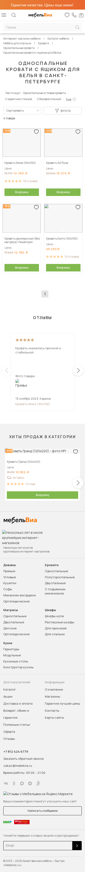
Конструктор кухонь (18, 667)
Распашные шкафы (59, 622)
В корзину (21, 192)
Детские (10, 628)
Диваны (9, 565)
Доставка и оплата (18, 703)
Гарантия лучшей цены (62, 703)
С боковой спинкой (49, 99)
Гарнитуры (11, 649)
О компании (54, 689)
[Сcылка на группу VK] (5, 783)
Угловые (9, 577)
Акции (8, 696)
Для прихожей (56, 628)
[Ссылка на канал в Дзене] (30, 783)
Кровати (52, 565)
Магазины (52, 696)
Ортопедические (16, 601)
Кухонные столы (15, 661)
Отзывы (9, 739)
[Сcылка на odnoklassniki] (14, 783)
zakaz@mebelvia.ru (17, 765)
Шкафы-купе (54, 616)
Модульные (12, 655)
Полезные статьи (16, 724)
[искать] (77, 27)
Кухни (7, 643)
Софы (7, 589)
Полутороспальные (60, 577)
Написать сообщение (43, 811)
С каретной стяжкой (18, 99)
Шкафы (50, 610)
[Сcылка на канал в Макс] (22, 783)
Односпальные (56, 571)
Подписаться (77, 845)
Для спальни (55, 634)
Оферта (9, 731)
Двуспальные (55, 583)
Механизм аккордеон (19, 595)
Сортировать (15, 111)
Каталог (9, 689)
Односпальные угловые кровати (44, 93)
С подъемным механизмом (55, 591)
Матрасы (10, 610)
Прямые (9, 571)
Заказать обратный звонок (23, 758)
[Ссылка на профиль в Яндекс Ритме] (38, 783)
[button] (21, 155)
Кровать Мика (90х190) (32, 404)
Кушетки (9, 583)
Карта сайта (54, 717)
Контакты (52, 710)
